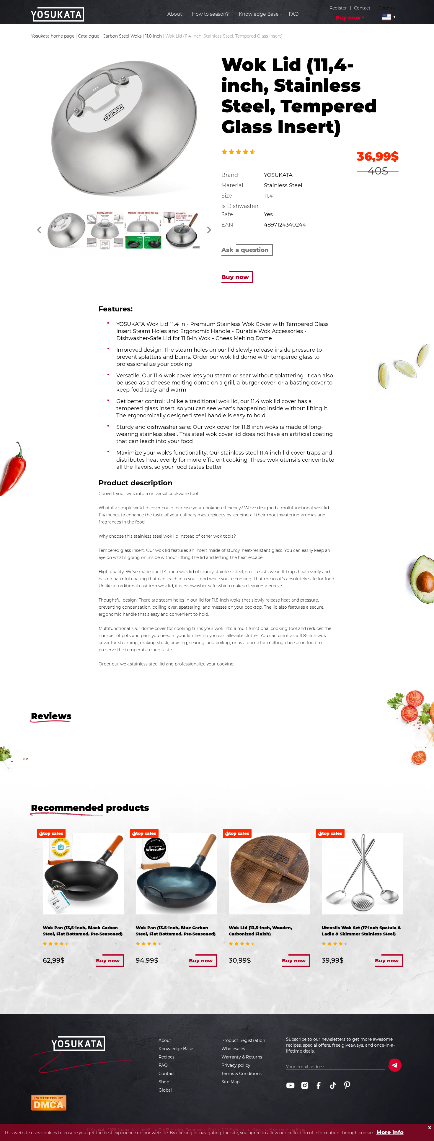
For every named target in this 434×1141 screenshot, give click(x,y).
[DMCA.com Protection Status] (48, 1102)
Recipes (166, 1057)
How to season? (210, 14)
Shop (164, 1082)
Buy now (348, 17)
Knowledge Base (176, 1048)
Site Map (230, 1082)
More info (390, 1132)
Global (165, 1090)
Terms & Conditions (241, 1073)
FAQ (293, 14)
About (174, 14)
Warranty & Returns (241, 1057)
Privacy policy (235, 1065)
